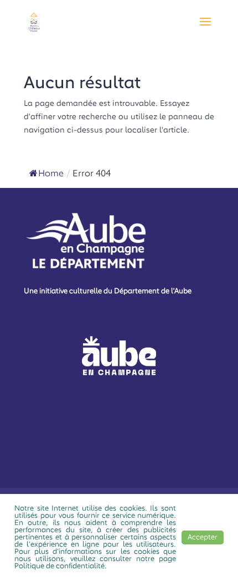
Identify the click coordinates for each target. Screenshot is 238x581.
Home (51, 174)
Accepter (203, 537)
